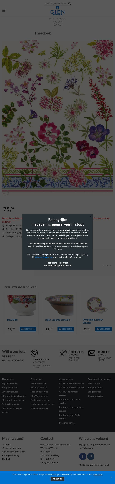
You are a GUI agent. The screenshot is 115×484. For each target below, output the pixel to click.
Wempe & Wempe (43, 257)
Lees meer (97, 474)
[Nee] (111, 478)
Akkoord (57, 479)
